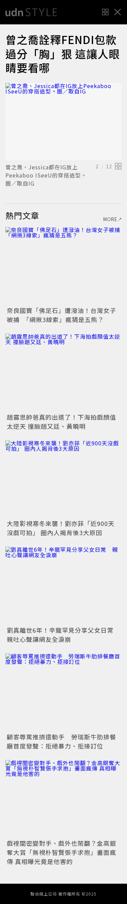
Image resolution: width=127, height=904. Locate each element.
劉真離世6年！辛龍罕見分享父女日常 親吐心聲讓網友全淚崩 (63, 635)
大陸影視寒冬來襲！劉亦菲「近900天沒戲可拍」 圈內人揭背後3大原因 (60, 528)
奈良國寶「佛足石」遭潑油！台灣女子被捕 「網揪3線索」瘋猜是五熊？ (61, 315)
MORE (110, 219)
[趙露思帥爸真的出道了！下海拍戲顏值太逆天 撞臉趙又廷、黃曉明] (63, 372)
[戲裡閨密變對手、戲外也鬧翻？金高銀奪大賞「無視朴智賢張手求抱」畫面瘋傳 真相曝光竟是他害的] (63, 799)
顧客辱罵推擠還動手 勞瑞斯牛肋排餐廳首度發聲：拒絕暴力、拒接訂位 (61, 741)
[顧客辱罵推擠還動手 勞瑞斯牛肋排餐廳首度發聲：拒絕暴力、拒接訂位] (63, 692)
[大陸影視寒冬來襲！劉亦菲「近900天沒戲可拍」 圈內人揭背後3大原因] (63, 479)
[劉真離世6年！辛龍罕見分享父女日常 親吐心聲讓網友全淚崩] (63, 585)
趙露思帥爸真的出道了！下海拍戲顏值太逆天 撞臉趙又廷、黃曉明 (61, 421)
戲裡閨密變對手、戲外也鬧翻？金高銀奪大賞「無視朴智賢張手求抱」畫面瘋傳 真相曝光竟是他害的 (61, 852)
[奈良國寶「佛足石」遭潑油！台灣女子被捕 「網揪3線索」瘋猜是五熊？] (63, 265)
